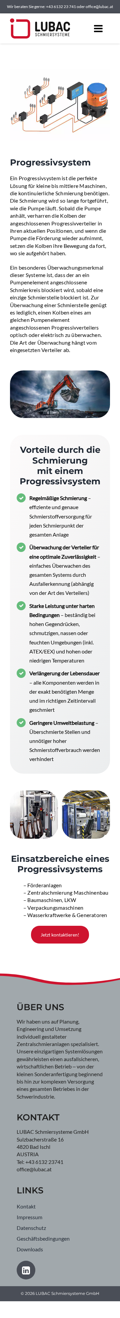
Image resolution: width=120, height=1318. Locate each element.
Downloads (30, 1249)
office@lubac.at (99, 6)
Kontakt (26, 1206)
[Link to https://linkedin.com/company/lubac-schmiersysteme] (26, 1270)
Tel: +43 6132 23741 (40, 1162)
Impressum (29, 1217)
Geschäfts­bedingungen (43, 1238)
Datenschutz (31, 1228)
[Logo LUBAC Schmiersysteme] (40, 22)
